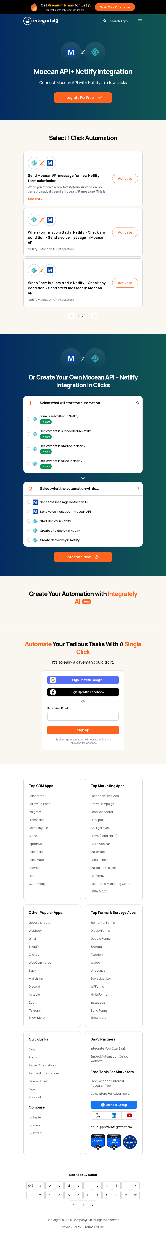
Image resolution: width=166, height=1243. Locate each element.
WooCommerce (40, 962)
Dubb (33, 876)
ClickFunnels (99, 860)
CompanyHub (38, 828)
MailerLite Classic (103, 868)
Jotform (96, 946)
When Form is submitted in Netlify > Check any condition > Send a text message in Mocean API (67, 288)
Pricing (33, 1057)
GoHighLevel (100, 828)
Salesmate (36, 860)
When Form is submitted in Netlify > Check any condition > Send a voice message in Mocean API (67, 237)
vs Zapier (35, 1117)
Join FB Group (116, 1105)
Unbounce (98, 970)
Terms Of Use (94, 1227)
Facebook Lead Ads (105, 796)
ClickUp (34, 954)
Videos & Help (39, 1081)
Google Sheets (39, 922)
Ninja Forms (99, 994)
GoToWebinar (100, 844)
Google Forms (101, 938)
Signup (33, 1089)
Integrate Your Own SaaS (108, 1048)
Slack (32, 970)
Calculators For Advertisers (110, 1093)
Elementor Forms (103, 922)
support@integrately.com (114, 1127)
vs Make (34, 1125)
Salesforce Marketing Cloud (110, 884)
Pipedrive (35, 844)
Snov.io (34, 868)
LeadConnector (102, 812)
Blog (32, 1049)
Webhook (35, 930)
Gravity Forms (100, 930)
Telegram (36, 1010)
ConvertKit (98, 876)
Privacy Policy (71, 1227)
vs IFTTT (35, 1133)
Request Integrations (44, 1073)
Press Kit (35, 1097)
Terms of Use (89, 743)
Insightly (35, 812)
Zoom (33, 1002)
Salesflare (36, 852)
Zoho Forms (99, 1010)
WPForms (97, 986)
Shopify (34, 946)
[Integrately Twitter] (98, 1115)
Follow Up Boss (39, 804)
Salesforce (36, 796)
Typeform (98, 954)
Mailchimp (98, 852)
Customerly (37, 884)
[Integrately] (40, 21)
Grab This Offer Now (115, 7)
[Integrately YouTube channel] (129, 1115)
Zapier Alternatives (42, 1065)
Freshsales (37, 820)
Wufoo (95, 962)
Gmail (33, 938)
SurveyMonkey (101, 978)
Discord (34, 986)
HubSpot (97, 820)
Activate (125, 178)
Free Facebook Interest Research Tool (107, 1083)
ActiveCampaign (102, 804)
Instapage (98, 1002)
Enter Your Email (57, 708)
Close (33, 836)
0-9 (30, 1185)
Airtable (34, 994)
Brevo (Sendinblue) (104, 836)
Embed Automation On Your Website (110, 1058)
